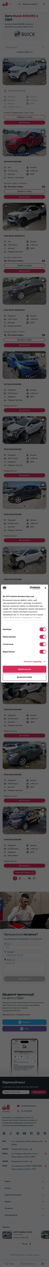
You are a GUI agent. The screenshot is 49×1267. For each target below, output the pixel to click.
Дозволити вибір (24, 677)
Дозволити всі (24, 669)
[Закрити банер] (45, 588)
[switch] (42, 637)
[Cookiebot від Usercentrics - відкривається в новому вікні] (30, 588)
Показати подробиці (33, 662)
